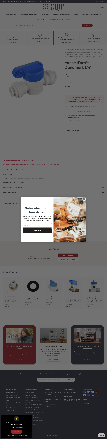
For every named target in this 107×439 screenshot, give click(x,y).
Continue (37, 231)
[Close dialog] (84, 198)
